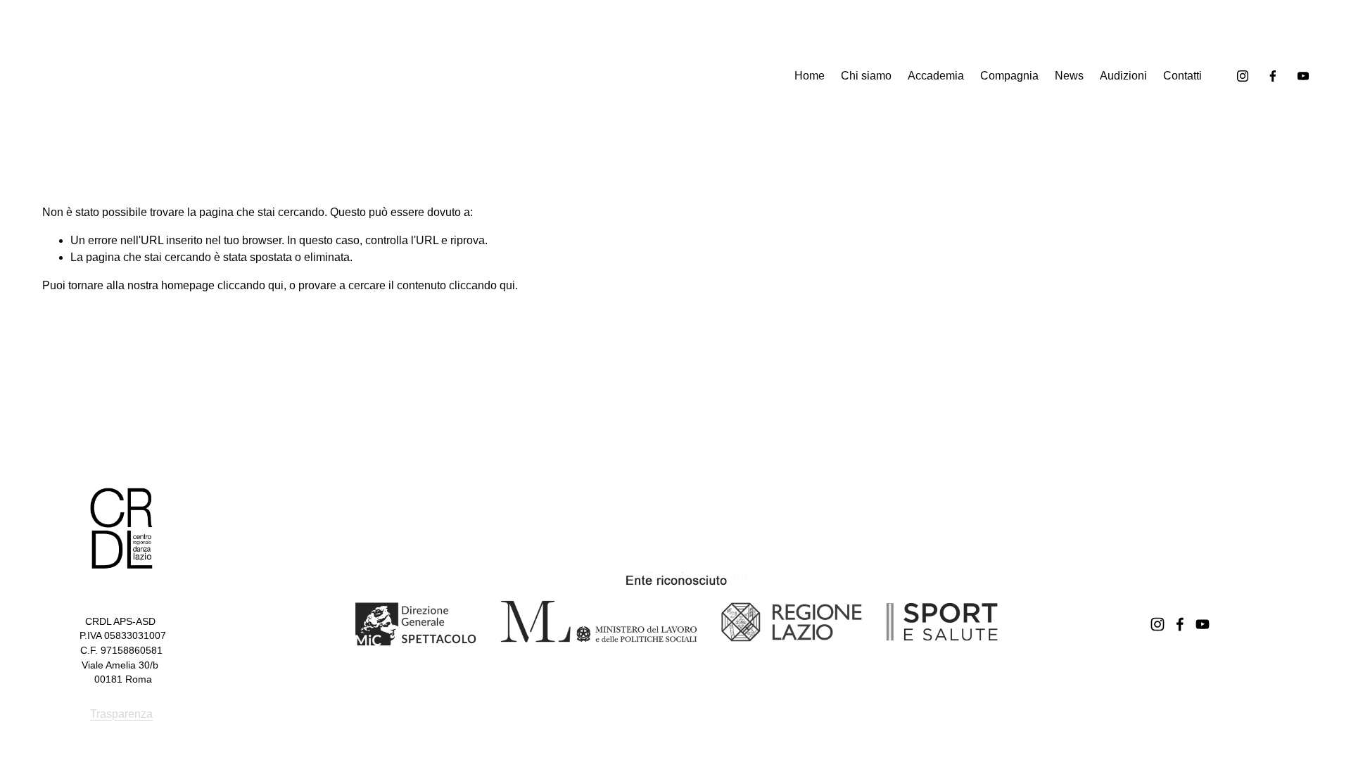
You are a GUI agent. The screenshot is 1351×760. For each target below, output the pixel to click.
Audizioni (1123, 76)
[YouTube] (1303, 76)
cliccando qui (250, 285)
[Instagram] (1243, 76)
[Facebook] (1273, 76)
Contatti (1182, 76)
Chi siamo (866, 76)
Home (809, 76)
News (1069, 76)
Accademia (936, 76)
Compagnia (1009, 76)
